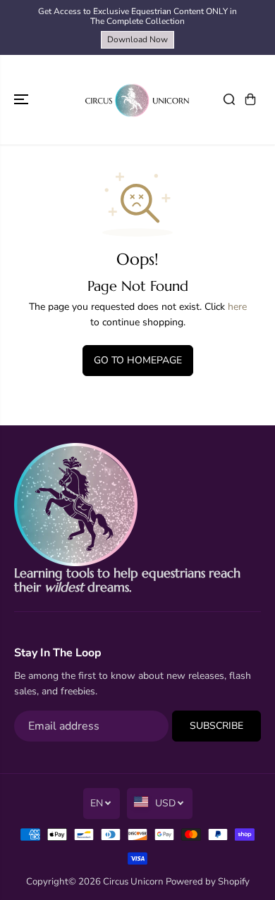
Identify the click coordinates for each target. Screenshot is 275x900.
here (237, 306)
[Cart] (250, 99)
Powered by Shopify (208, 881)
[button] (22, 99)
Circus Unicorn (133, 881)
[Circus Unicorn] (137, 100)
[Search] (229, 99)
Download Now (137, 39)
